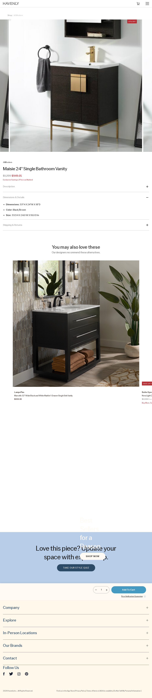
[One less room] (96, 590)
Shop (10, 15)
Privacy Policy (80, 691)
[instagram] (19, 674)
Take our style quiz (76, 567)
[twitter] (11, 674)
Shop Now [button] (92, 556)
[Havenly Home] (11, 3)
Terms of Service (93, 691)
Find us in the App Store (65, 691)
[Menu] (146, 4)
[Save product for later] (10, 21)
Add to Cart (128, 589)
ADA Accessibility (106, 691)
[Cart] (138, 4)
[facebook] (4, 674)
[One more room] (106, 590)
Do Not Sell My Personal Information (127, 691)
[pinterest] (26, 674)
